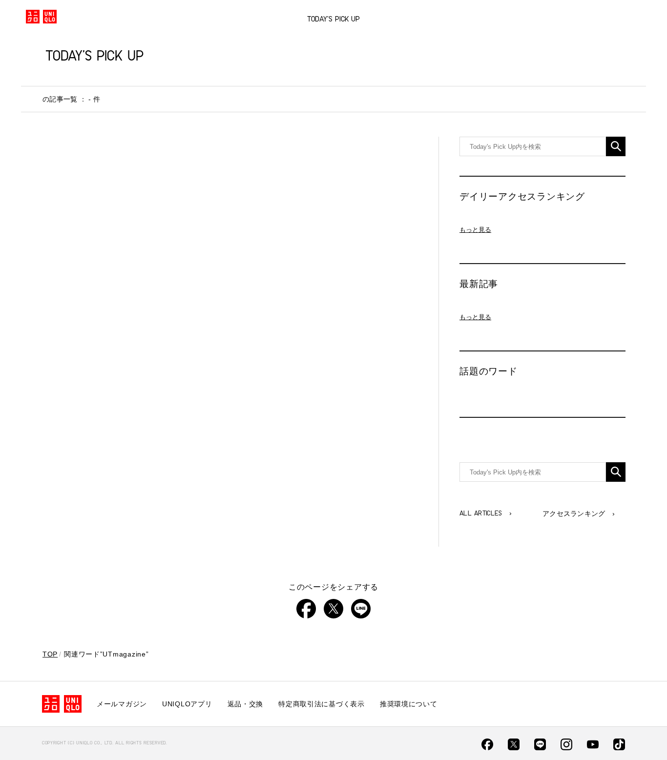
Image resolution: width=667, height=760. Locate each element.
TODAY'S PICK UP (333, 19)
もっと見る (475, 229)
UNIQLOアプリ (187, 704)
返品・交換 (246, 704)
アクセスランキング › (578, 513)
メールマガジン (122, 704)
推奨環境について (409, 704)
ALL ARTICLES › (485, 513)
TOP (50, 654)
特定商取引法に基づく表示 (321, 704)
